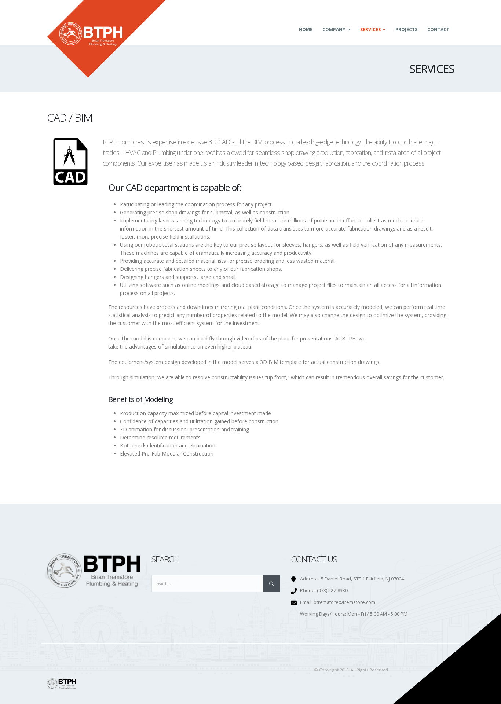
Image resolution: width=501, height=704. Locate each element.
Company (333, 29)
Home (305, 29)
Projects (406, 29)
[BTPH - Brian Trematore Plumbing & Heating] (106, 39)
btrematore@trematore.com (344, 602)
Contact (438, 29)
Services (370, 29)
